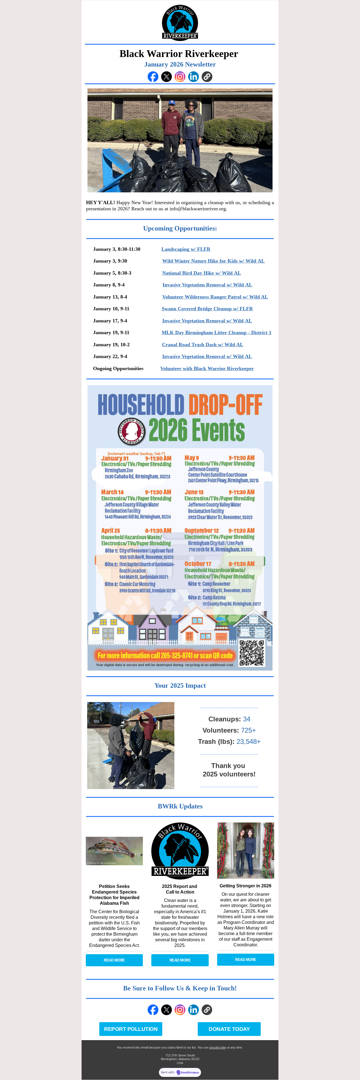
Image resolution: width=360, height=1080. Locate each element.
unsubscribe (217, 1047)
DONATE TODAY (229, 1029)
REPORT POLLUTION (131, 1029)
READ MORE (114, 960)
